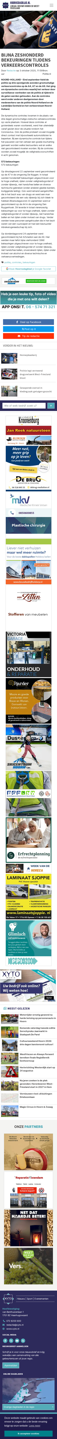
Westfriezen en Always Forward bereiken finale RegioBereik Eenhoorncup (37, 1057)
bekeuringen (29, 262)
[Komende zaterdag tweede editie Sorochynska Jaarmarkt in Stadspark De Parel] (10, 1032)
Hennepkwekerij (28, 354)
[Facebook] (5, 1340)
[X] (11, 1340)
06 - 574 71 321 (40, 306)
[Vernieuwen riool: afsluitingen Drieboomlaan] (10, 1098)
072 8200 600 (13, 1321)
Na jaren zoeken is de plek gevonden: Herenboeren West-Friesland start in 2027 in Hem (36, 1083)
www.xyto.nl (12, 1328)
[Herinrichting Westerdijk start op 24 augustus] (10, 1072)
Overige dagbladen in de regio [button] (19, 1407)
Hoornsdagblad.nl (20, 2)
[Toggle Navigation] (51, 5)
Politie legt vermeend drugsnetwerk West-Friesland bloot (35, 374)
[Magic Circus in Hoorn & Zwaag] (10, 1111)
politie (8, 262)
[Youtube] (17, 1340)
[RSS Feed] (23, 1340)
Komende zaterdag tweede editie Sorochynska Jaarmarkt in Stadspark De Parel (37, 1031)
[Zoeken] (51, 406)
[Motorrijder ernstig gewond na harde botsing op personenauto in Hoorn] (10, 1019)
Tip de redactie (31, 336)
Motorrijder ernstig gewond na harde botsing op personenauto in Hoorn (38, 1018)
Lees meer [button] (34, 1425)
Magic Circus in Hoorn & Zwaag (36, 1107)
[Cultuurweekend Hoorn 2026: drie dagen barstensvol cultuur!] (10, 1045)
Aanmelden (10, 1365)
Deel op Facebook (30, 322)
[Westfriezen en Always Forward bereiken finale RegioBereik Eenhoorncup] (10, 1058)
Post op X (30, 329)
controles (16, 262)
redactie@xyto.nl (14, 1325)
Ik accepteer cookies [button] (28, 1433)
